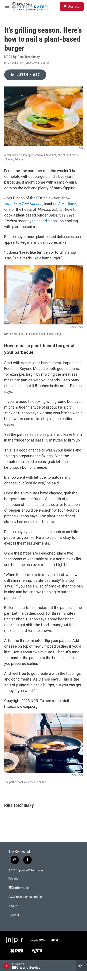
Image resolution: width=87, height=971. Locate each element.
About (12, 906)
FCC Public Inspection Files (25, 897)
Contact (13, 915)
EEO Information (19, 887)
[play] (6, 966)
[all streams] (81, 965)
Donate (73, 6)
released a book (45, 221)
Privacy (13, 878)
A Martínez (67, 203)
